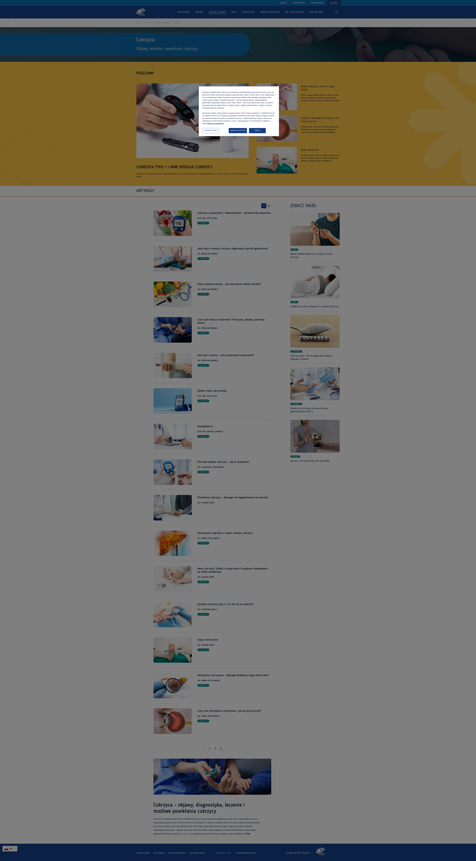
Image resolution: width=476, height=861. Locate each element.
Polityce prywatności (215, 123)
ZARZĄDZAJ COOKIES (210, 130)
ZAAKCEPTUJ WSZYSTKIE (238, 130)
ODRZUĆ (257, 130)
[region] (239, 111)
